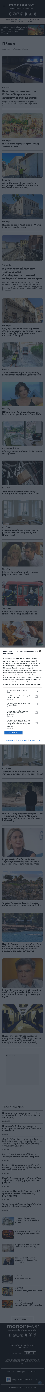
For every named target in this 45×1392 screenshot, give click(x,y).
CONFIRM (14, 732)
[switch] (36, 696)
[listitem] (22, 691)
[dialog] (22, 696)
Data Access (22, 740)
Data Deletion (10, 740)
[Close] (41, 652)
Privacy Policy (35, 740)
